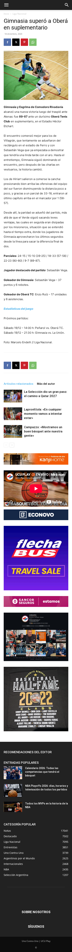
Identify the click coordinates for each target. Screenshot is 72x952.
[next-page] (12, 445)
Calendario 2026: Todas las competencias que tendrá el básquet (42, 772)
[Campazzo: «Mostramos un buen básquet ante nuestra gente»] (13, 431)
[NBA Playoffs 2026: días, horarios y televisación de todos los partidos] (13, 790)
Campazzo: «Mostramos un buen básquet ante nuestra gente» (43, 431)
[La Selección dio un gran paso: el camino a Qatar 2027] (13, 396)
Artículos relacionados (18, 383)
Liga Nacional (19, 13)
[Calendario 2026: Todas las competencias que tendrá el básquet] (13, 772)
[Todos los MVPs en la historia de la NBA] (13, 807)
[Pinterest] (24, 42)
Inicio (6, 13)
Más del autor (46, 383)
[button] (6, 5)
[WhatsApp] (33, 42)
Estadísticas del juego (18, 308)
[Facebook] (7, 42)
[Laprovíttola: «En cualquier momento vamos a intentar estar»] (13, 413)
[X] (16, 42)
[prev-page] (6, 445)
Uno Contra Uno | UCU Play (36, 941)
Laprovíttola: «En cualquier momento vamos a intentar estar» (43, 414)
